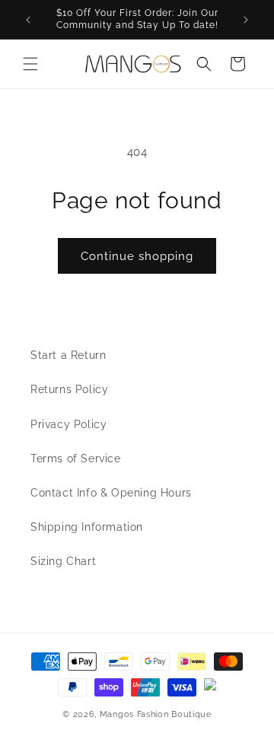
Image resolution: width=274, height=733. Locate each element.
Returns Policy (69, 389)
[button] (30, 64)
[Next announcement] (246, 19)
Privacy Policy (68, 424)
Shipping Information (86, 527)
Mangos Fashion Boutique (156, 714)
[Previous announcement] (28, 19)
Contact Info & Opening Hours (111, 493)
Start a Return (68, 355)
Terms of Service (75, 458)
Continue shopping (137, 256)
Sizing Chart (63, 561)
